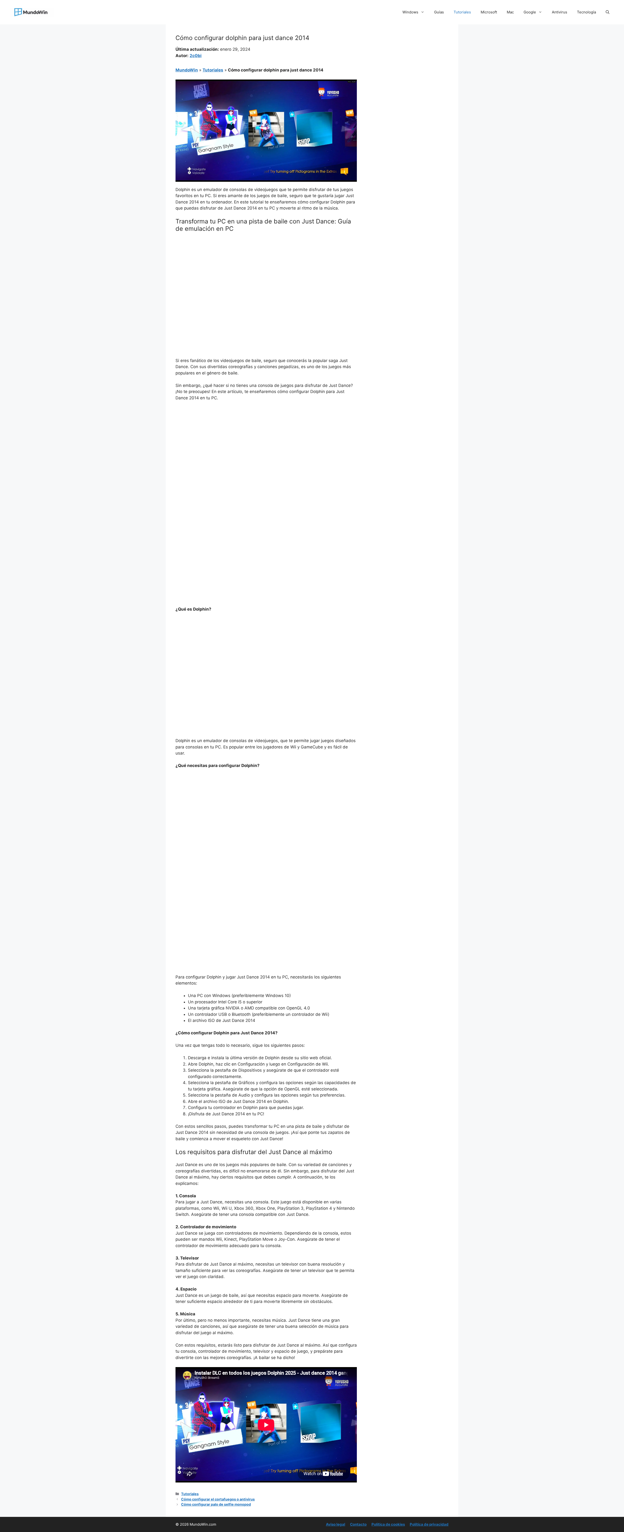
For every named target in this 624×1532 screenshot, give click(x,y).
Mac (510, 12)
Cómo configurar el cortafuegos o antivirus (218, 1499)
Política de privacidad (429, 1524)
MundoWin (187, 70)
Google (530, 12)
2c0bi (196, 55)
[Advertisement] (266, 273)
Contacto (358, 1524)
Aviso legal (335, 1524)
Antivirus (559, 12)
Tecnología (586, 12)
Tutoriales (462, 12)
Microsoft (489, 12)
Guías (439, 12)
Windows (410, 12)
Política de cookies (388, 1524)
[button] (607, 12)
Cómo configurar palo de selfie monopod (216, 1504)
